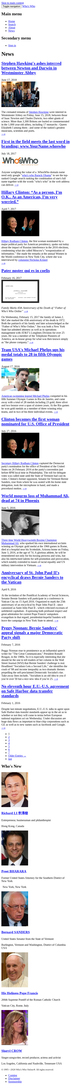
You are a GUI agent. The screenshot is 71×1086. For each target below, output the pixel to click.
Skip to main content (12, 2)
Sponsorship (15, 1081)
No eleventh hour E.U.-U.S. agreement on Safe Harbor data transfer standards (35, 691)
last (10, 758)
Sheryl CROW (11, 1051)
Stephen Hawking (39, 112)
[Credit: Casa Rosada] (14, 986)
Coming (12, 1075)
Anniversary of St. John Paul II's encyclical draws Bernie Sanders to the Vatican (32, 577)
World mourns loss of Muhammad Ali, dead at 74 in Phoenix (35, 498)
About (11, 27)
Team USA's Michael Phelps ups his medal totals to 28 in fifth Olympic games (32, 354)
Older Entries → (17, 755)
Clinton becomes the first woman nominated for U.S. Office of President (35, 421)
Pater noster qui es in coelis (25, 270)
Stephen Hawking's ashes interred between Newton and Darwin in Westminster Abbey (31, 68)
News (11, 30)
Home (11, 21)
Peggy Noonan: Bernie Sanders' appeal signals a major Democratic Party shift (32, 633)
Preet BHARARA (13, 871)
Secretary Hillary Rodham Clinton (20, 463)
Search (12, 24)
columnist (23, 259)
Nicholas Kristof (38, 259)
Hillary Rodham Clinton (14, 241)
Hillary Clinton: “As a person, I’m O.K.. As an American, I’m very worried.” (31, 197)
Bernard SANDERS (15, 932)
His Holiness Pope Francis (19, 993)
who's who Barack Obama (36, 175)
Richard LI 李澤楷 (14, 813)
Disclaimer (14, 1078)
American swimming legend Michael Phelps (25, 395)
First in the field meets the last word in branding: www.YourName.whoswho (35, 143)
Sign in (12, 45)
